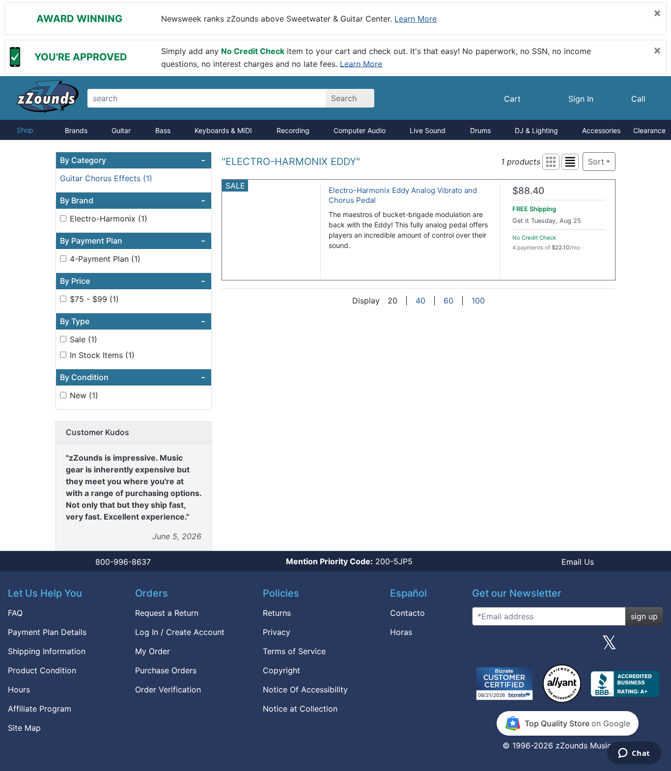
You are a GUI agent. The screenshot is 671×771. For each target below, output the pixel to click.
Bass (162, 130)
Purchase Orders (165, 670)
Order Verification (168, 689)
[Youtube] (651, 646)
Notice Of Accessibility (305, 689)
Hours (19, 689)
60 (448, 300)
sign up (644, 616)
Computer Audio (360, 130)
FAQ (15, 613)
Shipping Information (46, 651)
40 (420, 300)
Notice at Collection (300, 709)
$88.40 (528, 191)
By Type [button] (132, 321)
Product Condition (42, 670)
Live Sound (428, 130)
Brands (76, 130)
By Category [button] (132, 160)
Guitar (121, 130)
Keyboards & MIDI (223, 130)
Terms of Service (294, 651)
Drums (480, 130)
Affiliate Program (39, 709)
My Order (152, 651)
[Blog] (483, 646)
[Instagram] (567, 646)
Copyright (281, 670)
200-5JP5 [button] (349, 561)
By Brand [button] (132, 200)
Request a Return (166, 613)
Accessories (601, 130)
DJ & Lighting (536, 130)
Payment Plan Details (47, 632)
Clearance (649, 130)
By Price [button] (132, 281)
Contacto (407, 613)
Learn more (415, 19)
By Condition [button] (132, 377)
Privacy (276, 632)
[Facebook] (525, 646)
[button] (550, 162)
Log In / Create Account (179, 632)
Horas (401, 632)
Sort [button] (596, 161)
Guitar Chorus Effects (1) (106, 178)
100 (478, 300)
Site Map (24, 728)
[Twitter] (609, 646)
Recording (293, 130)
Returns (277, 613)
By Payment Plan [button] (132, 241)
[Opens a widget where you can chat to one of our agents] (634, 754)
